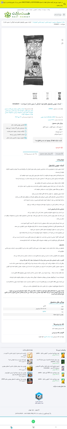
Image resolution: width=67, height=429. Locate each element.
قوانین (34, 10)
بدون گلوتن (27, 111)
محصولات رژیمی (56, 22)
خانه (63, 22)
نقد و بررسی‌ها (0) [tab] (29, 154)
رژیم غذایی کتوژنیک (38, 22)
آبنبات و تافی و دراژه (19, 109)
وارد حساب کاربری (48, 337)
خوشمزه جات (20, 111)
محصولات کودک (26, 114)
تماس (26, 10)
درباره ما (44, 10)
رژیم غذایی (48, 22)
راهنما (30, 10)
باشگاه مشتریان (20, 10)
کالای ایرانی (25, 112)
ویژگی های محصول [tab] (45, 154)
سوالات (39, 10)
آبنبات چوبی (44, 117)
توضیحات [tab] (58, 154)
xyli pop (49, 117)
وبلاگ (48, 10)
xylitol (53, 117)
